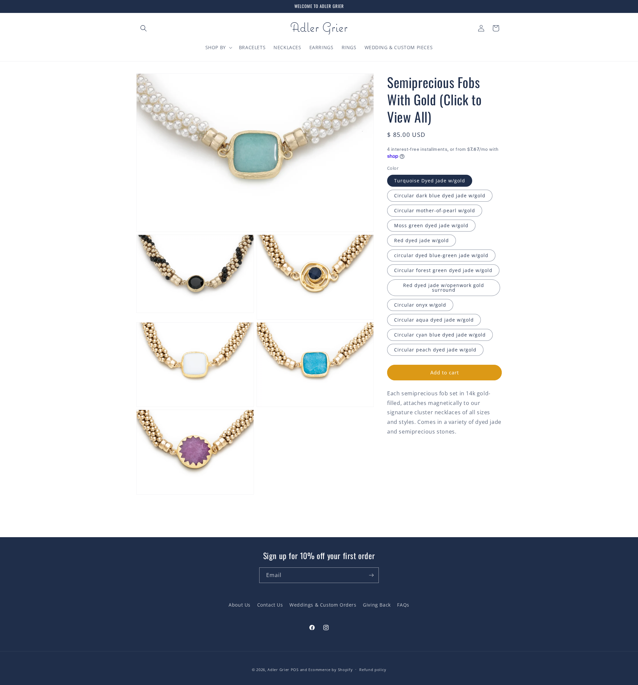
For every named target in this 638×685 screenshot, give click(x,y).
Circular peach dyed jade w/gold (435, 349)
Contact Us (270, 605)
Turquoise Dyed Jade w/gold (429, 180)
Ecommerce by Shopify (330, 669)
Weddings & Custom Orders (322, 605)
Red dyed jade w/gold (421, 240)
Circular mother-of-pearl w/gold (434, 210)
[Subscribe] (371, 575)
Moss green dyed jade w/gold (431, 225)
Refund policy (372, 669)
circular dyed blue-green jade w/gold (441, 255)
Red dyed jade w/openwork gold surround (443, 287)
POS (295, 669)
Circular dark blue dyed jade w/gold (439, 195)
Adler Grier (278, 669)
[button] (143, 28)
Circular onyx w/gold (420, 305)
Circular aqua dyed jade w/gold (434, 320)
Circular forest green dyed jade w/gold (443, 270)
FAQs (403, 605)
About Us (240, 605)
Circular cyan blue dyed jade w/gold (440, 335)
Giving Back (377, 605)
